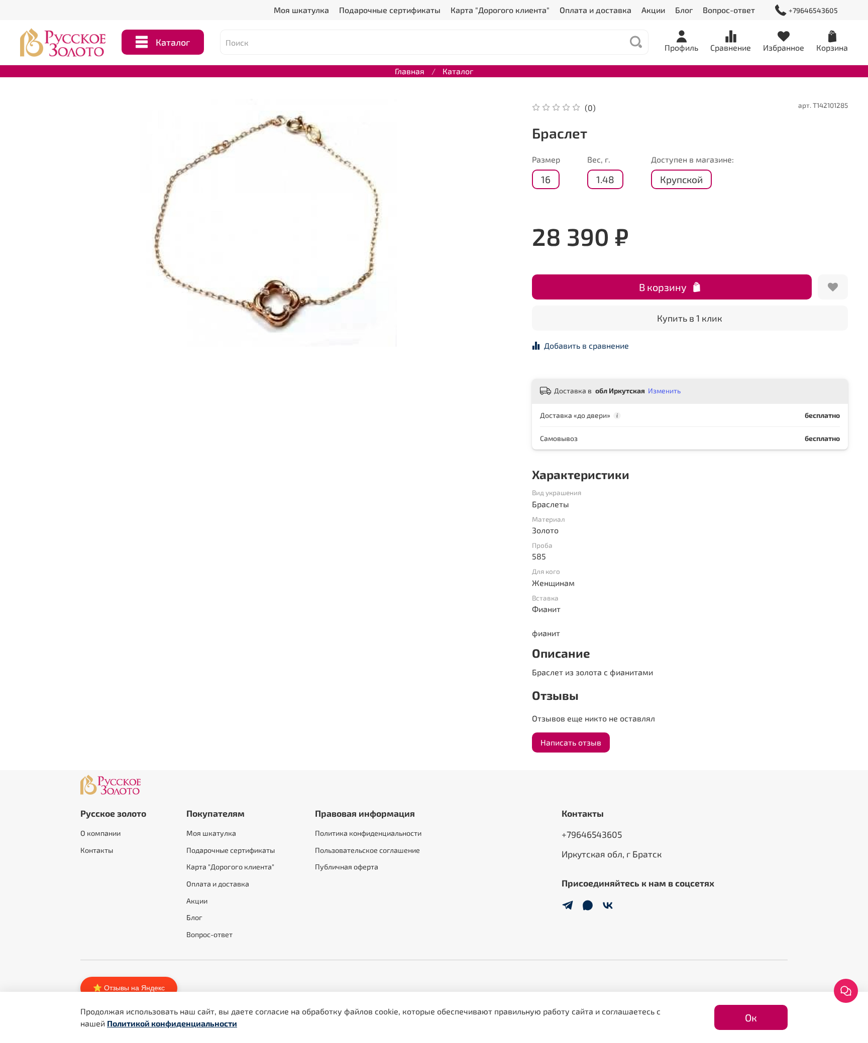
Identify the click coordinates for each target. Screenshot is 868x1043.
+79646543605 (813, 10)
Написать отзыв (570, 742)
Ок (751, 1017)
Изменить (664, 390)
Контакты (96, 850)
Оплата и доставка (595, 10)
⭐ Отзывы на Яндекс (129, 988)
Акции (653, 10)
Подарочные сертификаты (390, 10)
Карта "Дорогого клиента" (500, 10)
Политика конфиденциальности (368, 833)
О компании (100, 833)
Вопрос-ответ (729, 10)
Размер (546, 159)
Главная (409, 71)
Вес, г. (598, 159)
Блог (684, 10)
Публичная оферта (346, 866)
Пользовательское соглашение (367, 850)
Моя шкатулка (301, 10)
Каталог (173, 42)
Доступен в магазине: (692, 159)
